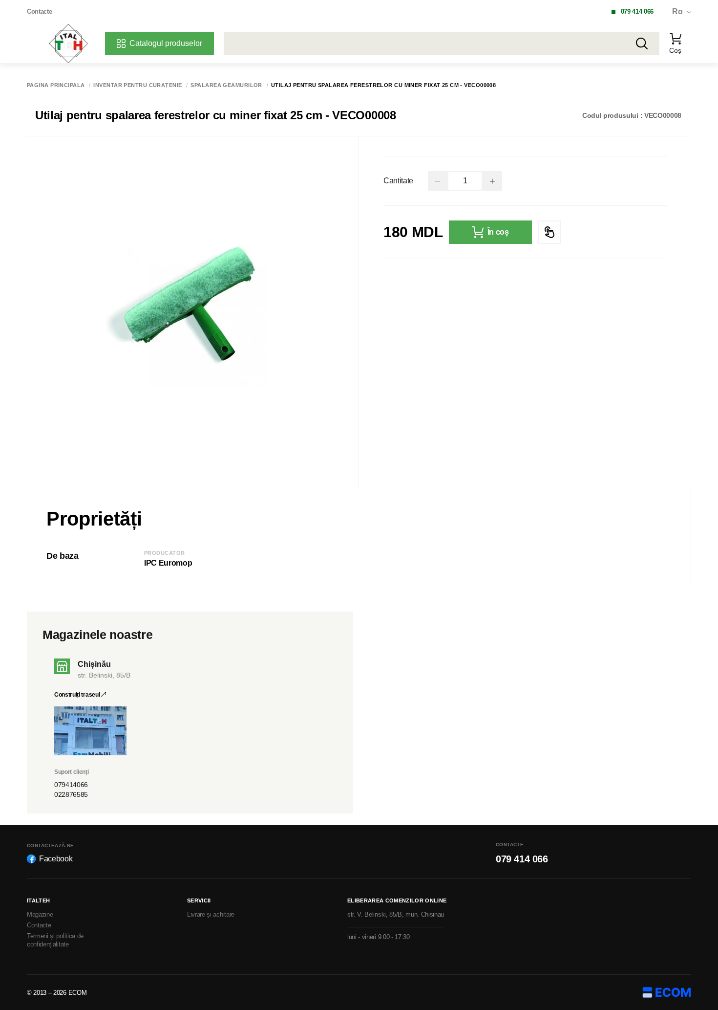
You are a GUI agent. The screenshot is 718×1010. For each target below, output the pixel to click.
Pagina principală (55, 85)
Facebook (55, 859)
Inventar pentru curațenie (137, 85)
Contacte (39, 11)
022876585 (71, 794)
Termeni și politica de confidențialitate (55, 940)
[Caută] (642, 43)
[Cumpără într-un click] (549, 232)
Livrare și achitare (210, 914)
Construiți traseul (77, 694)
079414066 (71, 785)
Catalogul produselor (165, 43)
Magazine (40, 914)
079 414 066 (637, 11)
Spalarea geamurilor (226, 85)
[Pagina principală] (68, 43)
